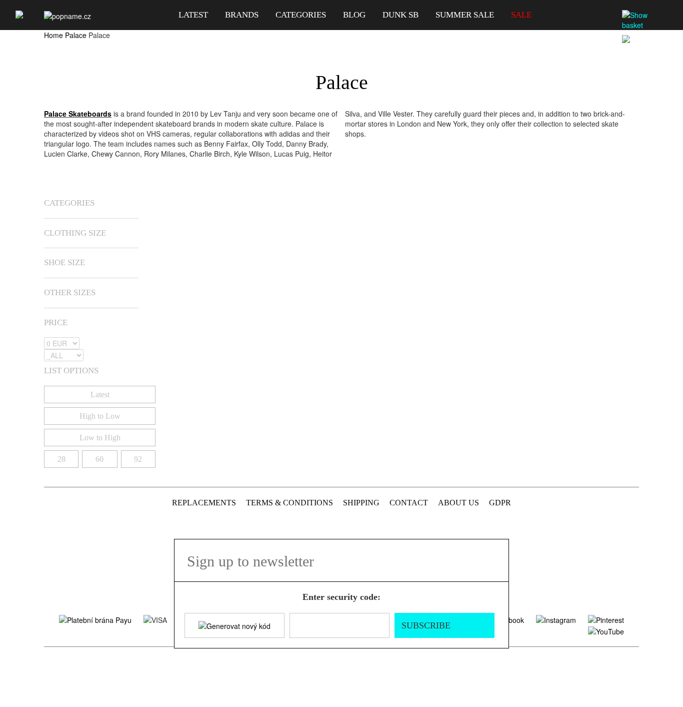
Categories (301, 15)
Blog (354, 15)
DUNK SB (400, 15)
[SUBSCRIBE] (495, 560)
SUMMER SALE (465, 15)
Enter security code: (341, 597)
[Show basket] (645, 20)
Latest (193, 15)
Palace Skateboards (78, 114)
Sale (521, 15)
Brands (241, 15)
